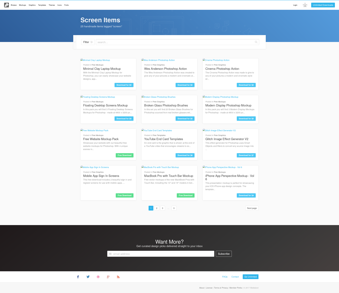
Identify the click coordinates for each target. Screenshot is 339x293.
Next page (252, 208)
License (209, 287)
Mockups (22, 5)
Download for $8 (185, 155)
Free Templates (159, 135)
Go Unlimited (250, 276)
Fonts (66, 5)
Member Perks (235, 287)
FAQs (225, 276)
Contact (235, 276)
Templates (42, 5)
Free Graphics (159, 64)
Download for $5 (124, 85)
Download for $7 (246, 155)
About (201, 287)
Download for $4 (246, 195)
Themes (52, 5)
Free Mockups (97, 64)
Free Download (124, 155)
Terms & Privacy (221, 287)
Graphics (32, 5)
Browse (14, 5)
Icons (59, 5)
